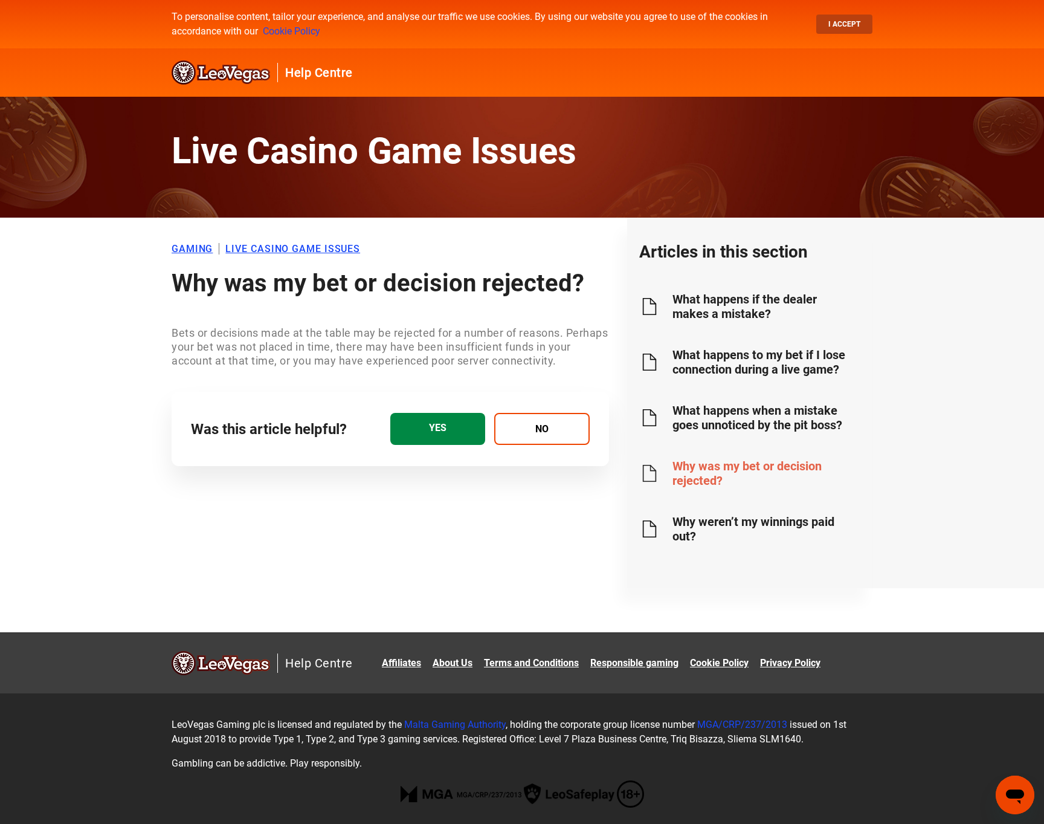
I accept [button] (844, 24)
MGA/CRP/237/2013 (742, 724)
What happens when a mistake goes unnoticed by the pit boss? (757, 417)
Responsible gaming (634, 663)
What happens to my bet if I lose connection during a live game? (758, 362)
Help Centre (319, 72)
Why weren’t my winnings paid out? (753, 528)
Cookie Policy (291, 31)
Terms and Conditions (531, 663)
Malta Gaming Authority (455, 724)
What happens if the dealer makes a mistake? (744, 306)
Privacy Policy (790, 663)
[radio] (437, 429)
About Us (452, 663)
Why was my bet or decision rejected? (747, 473)
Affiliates (401, 663)
